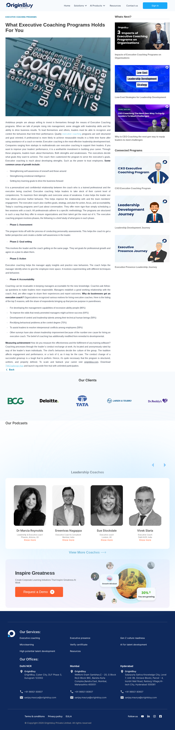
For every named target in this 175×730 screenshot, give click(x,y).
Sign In (155, 5)
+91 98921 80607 (33, 691)
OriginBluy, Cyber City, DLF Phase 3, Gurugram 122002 (43, 674)
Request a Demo (36, 592)
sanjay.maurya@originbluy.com (40, 697)
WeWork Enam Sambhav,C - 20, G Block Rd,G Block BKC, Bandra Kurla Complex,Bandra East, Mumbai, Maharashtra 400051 (95, 678)
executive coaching (71, 134)
